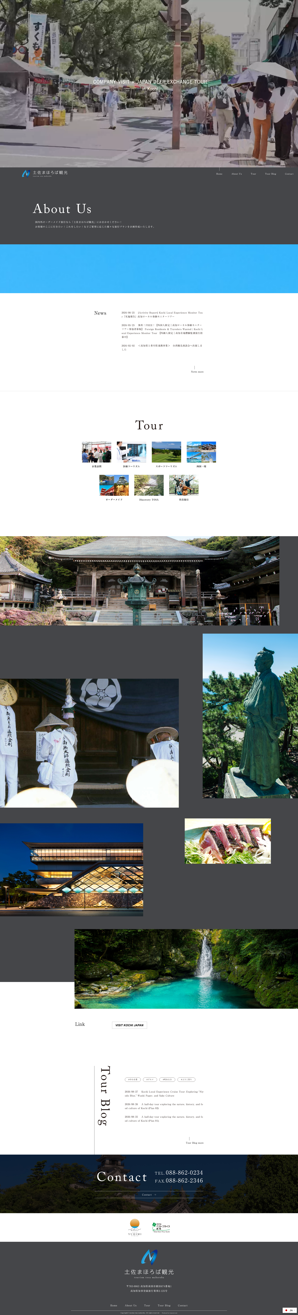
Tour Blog (270, 174)
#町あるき (167, 1079)
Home (219, 174)
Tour (253, 174)
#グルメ (150, 1079)
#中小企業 (132, 1079)
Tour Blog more (195, 1143)
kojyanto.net (173, 1312)
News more (197, 371)
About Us (236, 174)
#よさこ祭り (186, 1079)
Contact (289, 174)
